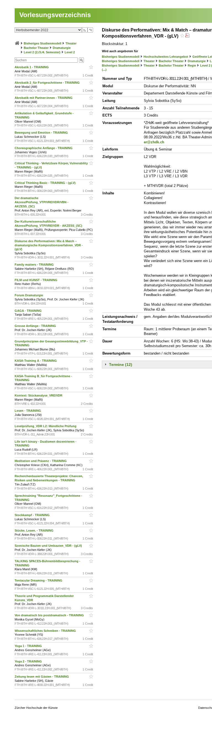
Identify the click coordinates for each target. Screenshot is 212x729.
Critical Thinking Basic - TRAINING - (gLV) (45, 182)
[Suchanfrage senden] (81, 60)
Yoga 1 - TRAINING (29, 646)
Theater (70, 43)
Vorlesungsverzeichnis (55, 15)
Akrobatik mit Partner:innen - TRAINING (44, 97)
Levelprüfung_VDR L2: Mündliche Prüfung (46, 426)
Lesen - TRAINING (28, 410)
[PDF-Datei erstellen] (187, 36)
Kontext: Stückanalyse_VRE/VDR (39, 395)
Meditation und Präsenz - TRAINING (41, 461)
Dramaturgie (62, 47)
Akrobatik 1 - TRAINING (32, 67)
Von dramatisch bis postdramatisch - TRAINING (50, 615)
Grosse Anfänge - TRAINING (36, 325)
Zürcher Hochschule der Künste (36, 707)
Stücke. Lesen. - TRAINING (34, 530)
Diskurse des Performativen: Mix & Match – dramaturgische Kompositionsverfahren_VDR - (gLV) (49, 245)
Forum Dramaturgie (29, 295)
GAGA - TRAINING (29, 310)
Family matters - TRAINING (35, 264)
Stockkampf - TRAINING (33, 515)
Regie (192, 65)
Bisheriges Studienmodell (42, 43)
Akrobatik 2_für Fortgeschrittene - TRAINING (48, 82)
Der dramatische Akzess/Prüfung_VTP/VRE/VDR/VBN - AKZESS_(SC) (41, 202)
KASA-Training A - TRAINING (36, 360)
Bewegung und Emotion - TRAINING (42, 132)
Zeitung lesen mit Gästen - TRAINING (42, 676)
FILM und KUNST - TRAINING (36, 280)
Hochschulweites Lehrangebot (166, 56)
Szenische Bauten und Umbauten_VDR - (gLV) (49, 545)
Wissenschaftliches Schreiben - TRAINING (46, 630)
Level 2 (70, 52)
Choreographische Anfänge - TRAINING (44, 148)
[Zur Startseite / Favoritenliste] (17, 43)
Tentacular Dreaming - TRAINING (39, 580)
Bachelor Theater (36, 47)
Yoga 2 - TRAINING (29, 661)
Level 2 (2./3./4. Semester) (42, 52)
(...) (104, 69)
